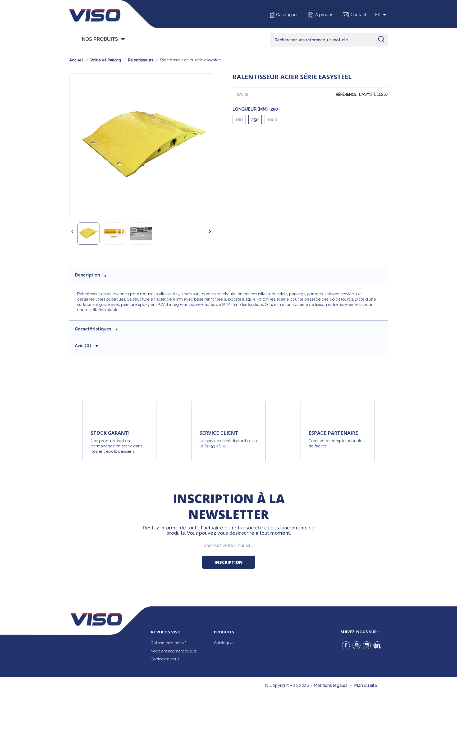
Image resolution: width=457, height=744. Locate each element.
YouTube (356, 645)
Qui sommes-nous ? (168, 643)
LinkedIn (377, 645)
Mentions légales (331, 685)
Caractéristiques (93, 329)
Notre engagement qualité (173, 651)
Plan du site (365, 685)
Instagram (367, 645)
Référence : (347, 94)
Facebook (346, 645)
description (87, 275)
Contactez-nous (164, 659)
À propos (324, 14)
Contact (359, 14)
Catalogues (287, 14)
